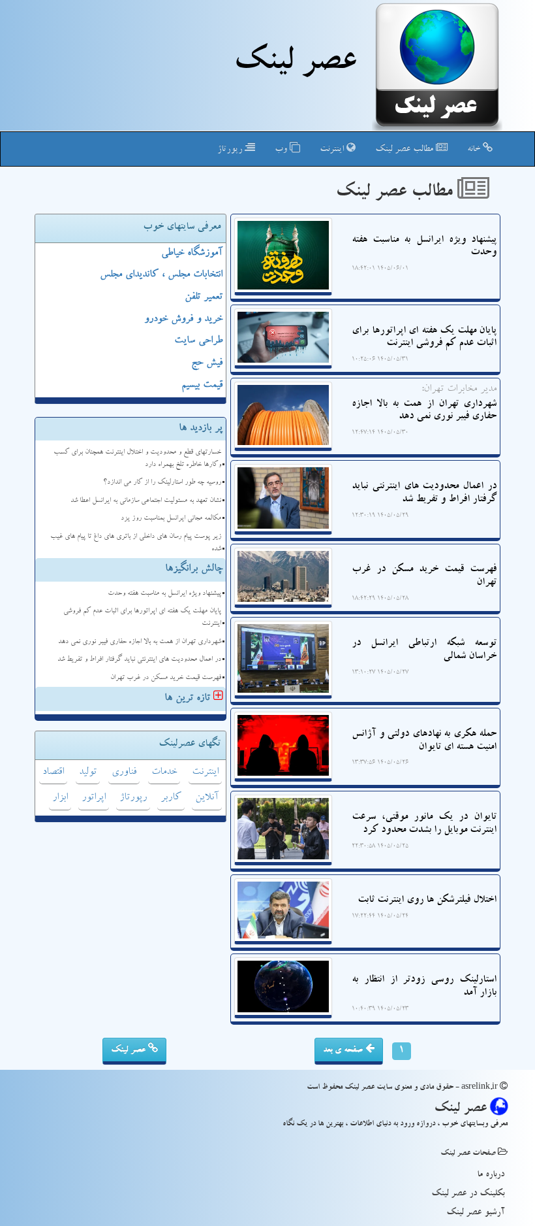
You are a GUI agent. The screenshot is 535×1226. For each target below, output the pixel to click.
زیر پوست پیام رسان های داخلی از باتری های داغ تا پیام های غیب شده (135, 543)
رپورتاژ (231, 149)
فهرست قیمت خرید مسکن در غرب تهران (165, 678)
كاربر (170, 798)
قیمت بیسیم (201, 385)
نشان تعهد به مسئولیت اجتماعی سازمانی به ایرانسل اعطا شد (145, 501)
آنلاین (207, 798)
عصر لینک (129, 1050)
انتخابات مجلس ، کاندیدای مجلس (161, 275)
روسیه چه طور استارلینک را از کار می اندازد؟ (162, 482)
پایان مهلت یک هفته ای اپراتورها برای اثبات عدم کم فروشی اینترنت (142, 617)
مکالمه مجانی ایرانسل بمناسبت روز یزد (171, 518)
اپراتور (94, 798)
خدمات (164, 772)
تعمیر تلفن (203, 297)
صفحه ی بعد (344, 1050)
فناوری (124, 772)
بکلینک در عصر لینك (467, 1194)
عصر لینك (294, 64)
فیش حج (206, 363)
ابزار (60, 798)
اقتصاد (53, 772)
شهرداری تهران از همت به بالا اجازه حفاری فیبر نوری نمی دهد (139, 642)
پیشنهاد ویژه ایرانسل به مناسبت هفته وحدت (164, 593)
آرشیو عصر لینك (475, 1213)
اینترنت (333, 149)
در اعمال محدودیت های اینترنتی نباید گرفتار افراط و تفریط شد (139, 659)
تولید (88, 772)
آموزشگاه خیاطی (191, 253)
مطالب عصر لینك (405, 149)
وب (282, 149)
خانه (475, 149)
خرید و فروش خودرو (183, 319)
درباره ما (490, 1175)
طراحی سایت (198, 341)
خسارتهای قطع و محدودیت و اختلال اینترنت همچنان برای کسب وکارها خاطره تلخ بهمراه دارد (137, 458)
